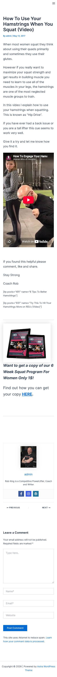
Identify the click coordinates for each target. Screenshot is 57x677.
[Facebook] (21, 494)
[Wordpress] (36, 494)
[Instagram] (28, 494)
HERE (27, 394)
